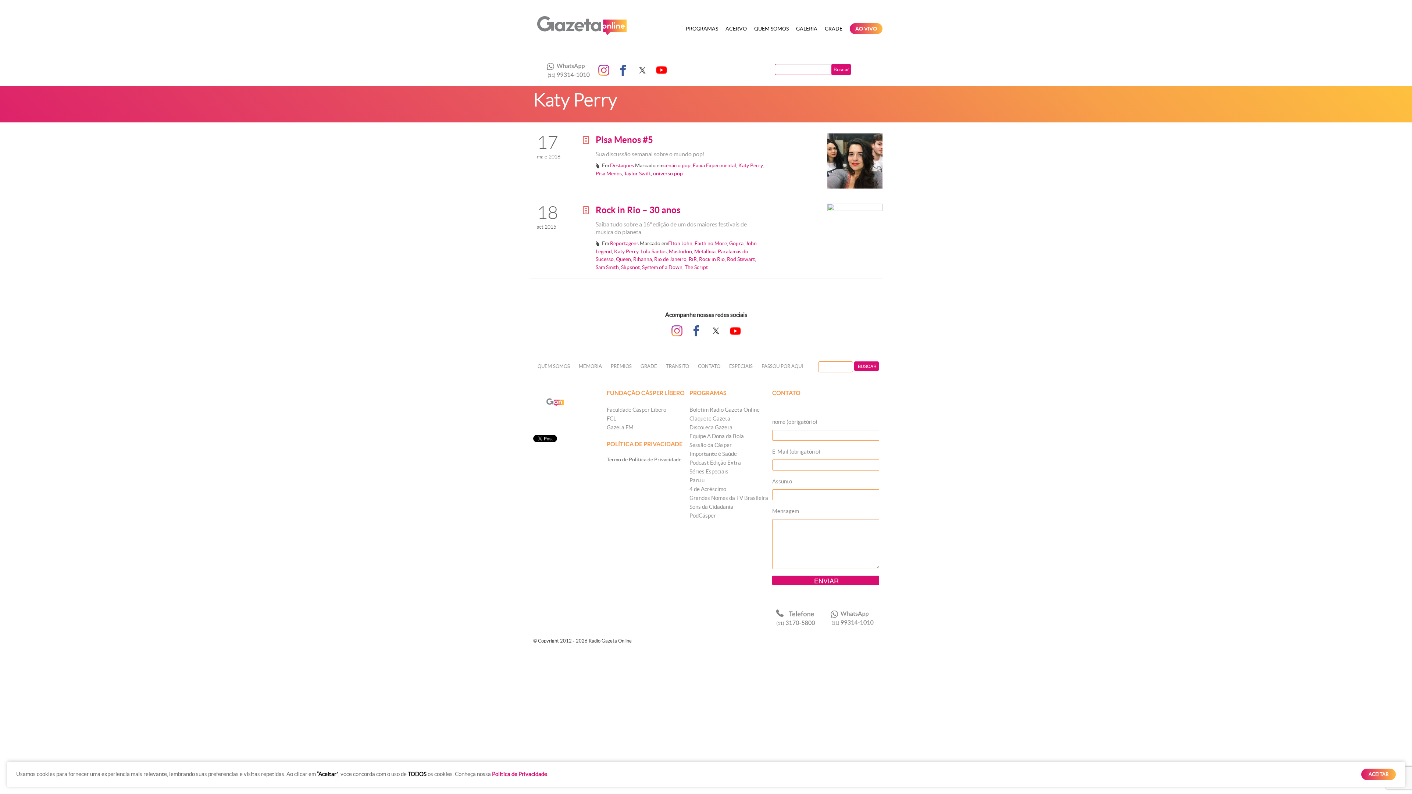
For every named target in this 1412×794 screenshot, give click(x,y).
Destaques (622, 165)
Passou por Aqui (782, 366)
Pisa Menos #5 (624, 140)
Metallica (705, 251)
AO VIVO (866, 29)
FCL (611, 418)
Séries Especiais (708, 471)
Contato (709, 366)
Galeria (806, 29)
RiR (693, 259)
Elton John (680, 243)
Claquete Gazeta (709, 418)
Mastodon (680, 251)
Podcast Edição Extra (715, 462)
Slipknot (630, 267)
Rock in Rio (712, 259)
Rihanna (642, 259)
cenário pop (677, 165)
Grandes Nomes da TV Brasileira (728, 498)
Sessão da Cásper (710, 445)
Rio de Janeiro (670, 259)
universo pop (668, 173)
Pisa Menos (609, 173)
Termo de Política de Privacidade (644, 459)
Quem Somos (771, 29)
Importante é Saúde (713, 454)
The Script (696, 267)
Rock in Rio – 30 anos (638, 210)
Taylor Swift (637, 173)
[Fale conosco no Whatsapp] (566, 70)
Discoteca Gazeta (710, 427)
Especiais (741, 366)
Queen (623, 259)
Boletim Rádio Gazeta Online (724, 410)
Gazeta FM (620, 427)
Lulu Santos (654, 251)
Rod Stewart (741, 259)
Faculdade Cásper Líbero (636, 410)
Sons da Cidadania (711, 507)
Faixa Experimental (714, 165)
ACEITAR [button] (1378, 774)
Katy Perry (750, 165)
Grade (833, 29)
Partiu (697, 480)
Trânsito (677, 366)
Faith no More (711, 243)
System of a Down (662, 267)
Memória (590, 366)
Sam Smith (607, 267)
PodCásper (702, 515)
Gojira (736, 243)
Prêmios (621, 366)
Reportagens (624, 243)
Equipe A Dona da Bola (716, 436)
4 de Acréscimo (707, 489)
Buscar (841, 69)
